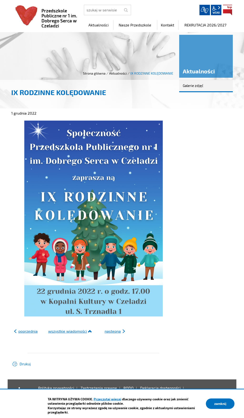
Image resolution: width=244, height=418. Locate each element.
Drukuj (25, 364)
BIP (227, 10)
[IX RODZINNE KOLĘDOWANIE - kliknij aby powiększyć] (93, 218)
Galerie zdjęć (193, 85)
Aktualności (118, 73)
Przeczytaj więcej (107, 399)
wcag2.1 (216, 10)
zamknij (220, 404)
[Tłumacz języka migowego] (204, 10)
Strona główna (94, 73)
